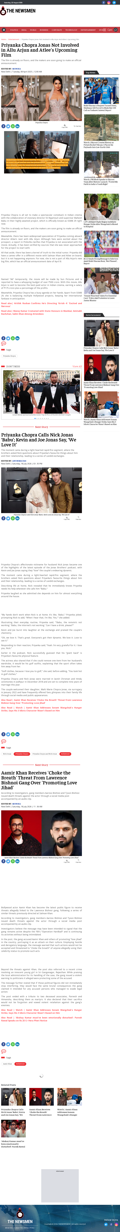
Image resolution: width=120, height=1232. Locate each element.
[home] (4, 30)
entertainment (13, 39)
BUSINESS (44, 30)
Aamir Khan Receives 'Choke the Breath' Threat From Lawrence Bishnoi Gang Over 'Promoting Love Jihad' (41, 857)
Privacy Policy (29, 1228)
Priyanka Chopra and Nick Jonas (45, 754)
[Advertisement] (42, 21)
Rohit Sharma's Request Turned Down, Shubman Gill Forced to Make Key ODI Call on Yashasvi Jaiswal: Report (100, 107)
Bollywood (65, 754)
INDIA (23, 30)
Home (3, 39)
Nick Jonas (7, 754)
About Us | (9, 1228)
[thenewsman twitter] (114, 2)
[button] (108, 29)
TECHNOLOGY (71, 30)
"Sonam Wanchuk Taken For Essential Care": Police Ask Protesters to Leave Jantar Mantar (100, 298)
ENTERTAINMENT (88, 30)
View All (77, 366)
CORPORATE (57, 30)
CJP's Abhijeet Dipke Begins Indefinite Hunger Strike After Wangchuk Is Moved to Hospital (101, 224)
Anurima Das (19, 460)
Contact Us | (18, 1228)
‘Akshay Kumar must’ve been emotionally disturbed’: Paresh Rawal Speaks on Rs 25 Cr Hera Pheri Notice (13, 1144)
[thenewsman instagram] (109, 2)
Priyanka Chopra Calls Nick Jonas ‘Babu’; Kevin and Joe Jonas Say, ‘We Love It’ (41, 514)
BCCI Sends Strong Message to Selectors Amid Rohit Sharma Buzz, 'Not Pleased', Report (101, 261)
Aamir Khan (7, 1064)
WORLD (33, 30)
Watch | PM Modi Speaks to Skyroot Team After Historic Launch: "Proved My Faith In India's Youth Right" (101, 181)
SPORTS (102, 30)
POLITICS (14, 30)
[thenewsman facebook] (103, 2)
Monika (16, 68)
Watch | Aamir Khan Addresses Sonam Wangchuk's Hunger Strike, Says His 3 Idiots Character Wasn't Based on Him (69, 1112)
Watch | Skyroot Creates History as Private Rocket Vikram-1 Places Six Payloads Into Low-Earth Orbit (99, 144)
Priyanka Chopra (41, 122)
